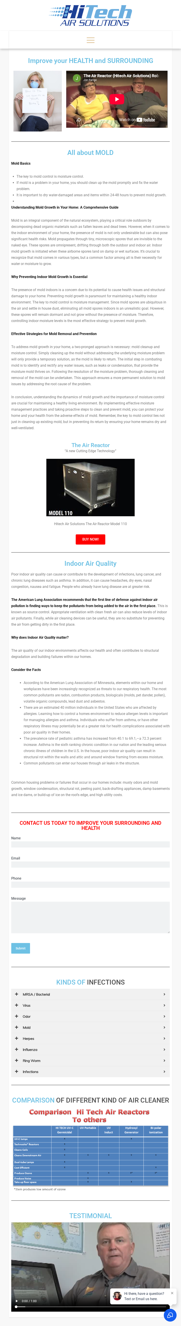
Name (16, 838)
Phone (16, 878)
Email (15, 858)
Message (18, 898)
